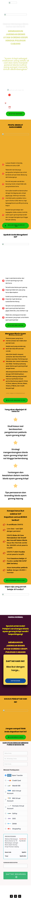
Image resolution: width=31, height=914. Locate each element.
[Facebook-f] (11, 896)
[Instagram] (15, 896)
